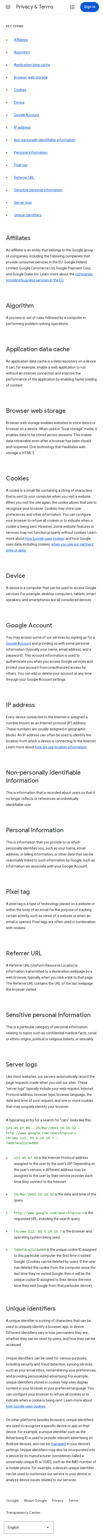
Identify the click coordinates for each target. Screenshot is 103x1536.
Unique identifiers (28, 215)
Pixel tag (21, 165)
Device (19, 102)
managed (58, 1444)
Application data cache (32, 65)
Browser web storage (31, 77)
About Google (35, 1500)
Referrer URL (24, 178)
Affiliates (21, 40)
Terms (73, 1500)
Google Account (26, 115)
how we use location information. (61, 747)
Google (12, 1500)
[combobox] (29, 1527)
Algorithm (22, 52)
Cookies (20, 90)
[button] (8, 7)
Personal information (31, 152)
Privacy (58, 1500)
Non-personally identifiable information (45, 140)
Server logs (23, 203)
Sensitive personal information (38, 190)
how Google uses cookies (45, 539)
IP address (22, 127)
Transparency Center (23, 1512)
